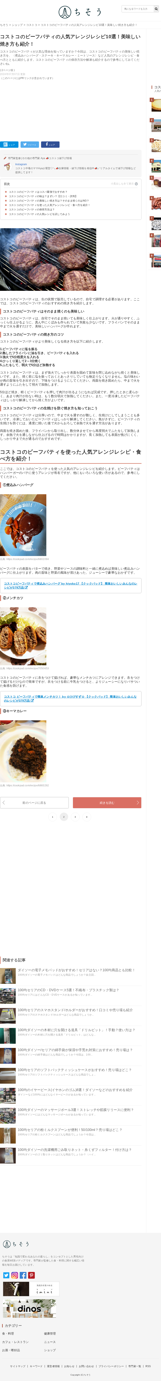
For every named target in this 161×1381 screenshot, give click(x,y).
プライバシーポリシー (111, 1366)
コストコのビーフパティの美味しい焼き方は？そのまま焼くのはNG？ (49, 200)
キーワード (36, 1366)
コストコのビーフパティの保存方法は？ (32, 209)
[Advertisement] (71, 109)
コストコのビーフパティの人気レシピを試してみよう (39, 214)
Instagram (21, 164)
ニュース (50, 1342)
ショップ (17, 24)
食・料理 (8, 1333)
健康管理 (50, 1333)
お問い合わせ (86, 1366)
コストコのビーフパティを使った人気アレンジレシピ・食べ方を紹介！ (49, 205)
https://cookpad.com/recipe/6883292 (27, 785)
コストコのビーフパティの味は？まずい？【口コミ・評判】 (43, 196)
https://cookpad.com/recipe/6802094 (27, 559)
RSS (148, 1366)
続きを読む (107, 802)
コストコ (31, 24)
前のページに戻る (34, 802)
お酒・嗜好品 (11, 1350)
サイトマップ (17, 1366)
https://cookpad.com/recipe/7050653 (27, 668)
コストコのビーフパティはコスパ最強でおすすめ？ (38, 191)
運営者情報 (53, 1366)
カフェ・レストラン (15, 1342)
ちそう (4, 24)
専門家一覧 (134, 1366)
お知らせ (69, 1366)
